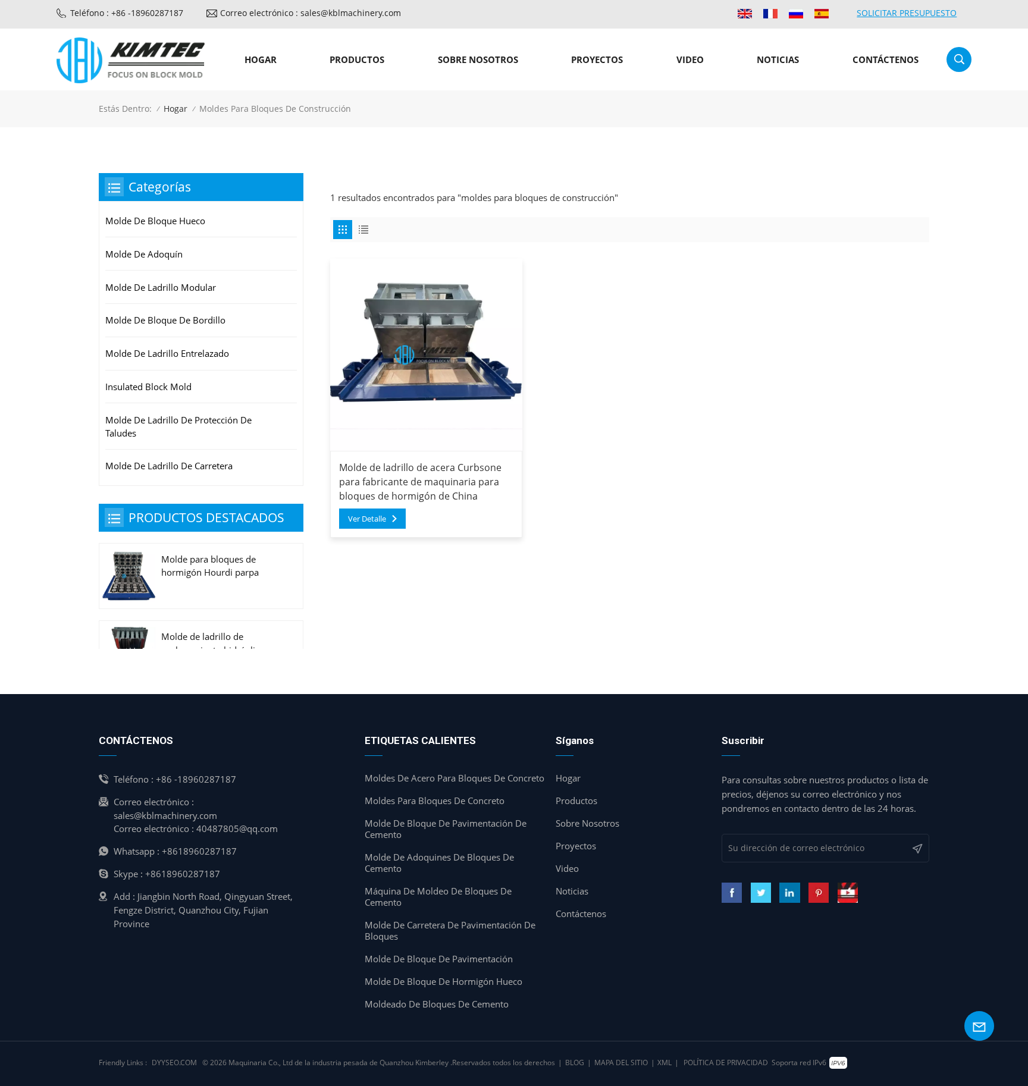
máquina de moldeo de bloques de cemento (438, 897)
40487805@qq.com (237, 828)
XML (664, 1062)
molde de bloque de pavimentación (439, 959)
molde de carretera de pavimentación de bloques (450, 930)
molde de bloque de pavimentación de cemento (445, 829)
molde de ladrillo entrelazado (167, 353)
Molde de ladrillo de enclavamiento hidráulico (213, 643)
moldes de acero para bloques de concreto (454, 778)
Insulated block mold (148, 387)
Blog (574, 1062)
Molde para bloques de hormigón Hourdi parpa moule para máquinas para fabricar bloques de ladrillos (218, 566)
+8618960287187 (199, 851)
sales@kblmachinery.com (165, 815)
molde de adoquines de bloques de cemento (439, 863)
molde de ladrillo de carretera (169, 466)
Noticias (778, 59)
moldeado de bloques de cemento (437, 1004)
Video (690, 59)
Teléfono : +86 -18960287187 (126, 12)
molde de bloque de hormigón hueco (443, 981)
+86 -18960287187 (196, 779)
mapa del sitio (621, 1062)
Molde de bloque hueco (155, 221)
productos (357, 59)
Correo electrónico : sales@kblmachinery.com (310, 12)
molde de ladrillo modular (160, 287)
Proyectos (597, 59)
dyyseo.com (174, 1062)
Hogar (261, 59)
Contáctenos (886, 59)
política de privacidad (726, 1062)
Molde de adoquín (144, 254)
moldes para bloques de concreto (434, 800)
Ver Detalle (367, 518)
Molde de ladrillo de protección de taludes (178, 426)
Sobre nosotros (478, 59)
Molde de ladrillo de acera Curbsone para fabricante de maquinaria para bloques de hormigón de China (420, 482)
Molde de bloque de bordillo (165, 320)
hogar (568, 778)
